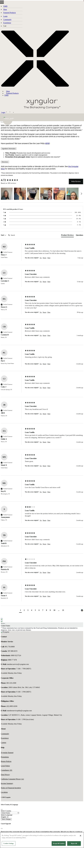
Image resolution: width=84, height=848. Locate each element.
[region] (42, 840)
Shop (5, 9)
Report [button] (44, 258)
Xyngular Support (7, 753)
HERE (47, 143)
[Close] (2, 809)
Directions (5, 162)
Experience (7, 23)
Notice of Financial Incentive (11, 788)
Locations (4, 792)
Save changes (6, 819)
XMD (5, 6)
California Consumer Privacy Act (12, 779)
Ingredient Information (9, 148)
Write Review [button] (76, 181)
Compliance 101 (6, 770)
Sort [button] (2, 235)
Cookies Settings (8, 843)
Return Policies (6, 761)
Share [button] (48, 258)
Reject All (74, 843)
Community (7, 19)
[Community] (9, 112)
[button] (7, 194)
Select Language (6, 815)
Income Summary (7, 783)
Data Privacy (5, 775)
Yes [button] (41, 258)
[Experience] (13, 112)
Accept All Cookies (59, 843)
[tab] (67, 235)
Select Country (6, 811)
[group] (12, 180)
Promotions (5, 757)
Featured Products (9, 13)
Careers (3, 742)
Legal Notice (5, 766)
